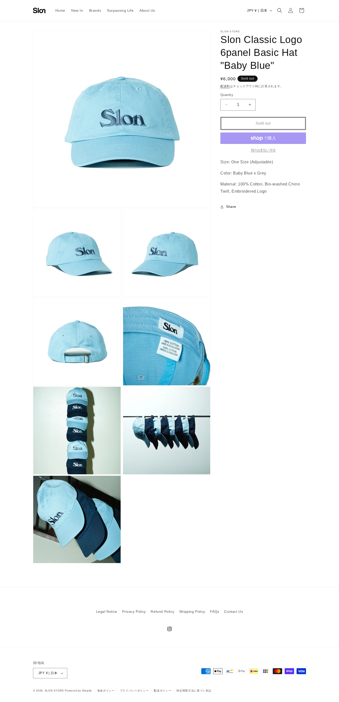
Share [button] (231, 207)
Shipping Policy (192, 612)
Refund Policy (162, 612)
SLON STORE (54, 690)
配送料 (225, 86)
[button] (279, 10)
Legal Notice (106, 612)
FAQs (214, 612)
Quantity (226, 95)
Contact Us (233, 612)
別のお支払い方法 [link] (263, 150)
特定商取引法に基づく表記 (193, 690)
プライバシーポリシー (134, 690)
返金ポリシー (106, 690)
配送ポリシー (162, 690)
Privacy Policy (134, 612)
